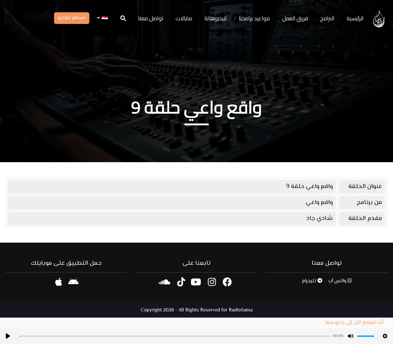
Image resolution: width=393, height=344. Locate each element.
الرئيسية (355, 18)
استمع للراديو (71, 18)
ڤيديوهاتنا (215, 18)
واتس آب (338, 281)
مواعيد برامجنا (254, 18)
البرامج (327, 18)
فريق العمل (295, 18)
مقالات (184, 18)
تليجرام (309, 281)
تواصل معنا (150, 18)
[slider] (172, 336)
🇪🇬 (104, 18)
